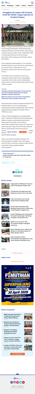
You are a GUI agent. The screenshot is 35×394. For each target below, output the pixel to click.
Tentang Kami (20, 386)
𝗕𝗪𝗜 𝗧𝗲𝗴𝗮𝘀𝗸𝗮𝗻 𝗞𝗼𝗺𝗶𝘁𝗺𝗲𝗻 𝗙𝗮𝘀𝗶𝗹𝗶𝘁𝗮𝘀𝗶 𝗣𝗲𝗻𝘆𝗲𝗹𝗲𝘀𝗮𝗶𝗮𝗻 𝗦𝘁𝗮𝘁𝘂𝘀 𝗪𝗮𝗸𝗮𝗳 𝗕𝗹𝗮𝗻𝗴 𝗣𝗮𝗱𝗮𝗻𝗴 (12, 316)
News (3, 249)
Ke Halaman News (17, 253)
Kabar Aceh (6, 162)
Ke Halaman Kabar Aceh (17, 261)
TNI (12, 162)
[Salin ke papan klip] (21, 172)
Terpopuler (10, 5)
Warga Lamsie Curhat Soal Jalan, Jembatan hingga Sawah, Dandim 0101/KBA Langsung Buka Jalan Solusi (12, 339)
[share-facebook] (13, 172)
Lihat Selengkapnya (17, 354)
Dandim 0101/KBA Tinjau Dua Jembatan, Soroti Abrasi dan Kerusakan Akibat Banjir (13, 347)
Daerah (24, 5)
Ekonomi (30, 5)
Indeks (18, 5)
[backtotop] (17, 375)
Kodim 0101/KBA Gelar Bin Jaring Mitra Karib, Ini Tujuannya (17, 156)
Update (23, 132)
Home (3, 5)
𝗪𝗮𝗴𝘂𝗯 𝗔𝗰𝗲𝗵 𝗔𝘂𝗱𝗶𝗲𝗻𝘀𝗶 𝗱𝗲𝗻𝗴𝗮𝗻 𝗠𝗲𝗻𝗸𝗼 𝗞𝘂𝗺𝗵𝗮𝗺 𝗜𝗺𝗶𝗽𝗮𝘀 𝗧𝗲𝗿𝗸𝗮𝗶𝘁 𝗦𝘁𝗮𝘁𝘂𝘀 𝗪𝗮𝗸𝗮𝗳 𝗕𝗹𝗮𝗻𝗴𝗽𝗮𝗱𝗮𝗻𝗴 (12, 323)
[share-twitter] (16, 172)
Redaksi (14, 386)
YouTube (24, 384)
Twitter (21, 384)
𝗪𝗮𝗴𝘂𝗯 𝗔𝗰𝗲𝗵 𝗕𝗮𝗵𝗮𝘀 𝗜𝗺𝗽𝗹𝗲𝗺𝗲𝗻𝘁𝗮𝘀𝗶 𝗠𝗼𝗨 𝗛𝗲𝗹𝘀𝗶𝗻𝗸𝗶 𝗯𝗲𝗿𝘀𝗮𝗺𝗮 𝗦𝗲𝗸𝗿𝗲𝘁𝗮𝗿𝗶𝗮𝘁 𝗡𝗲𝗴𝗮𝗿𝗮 (10, 331)
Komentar (18, 176)
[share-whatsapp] (19, 172)
